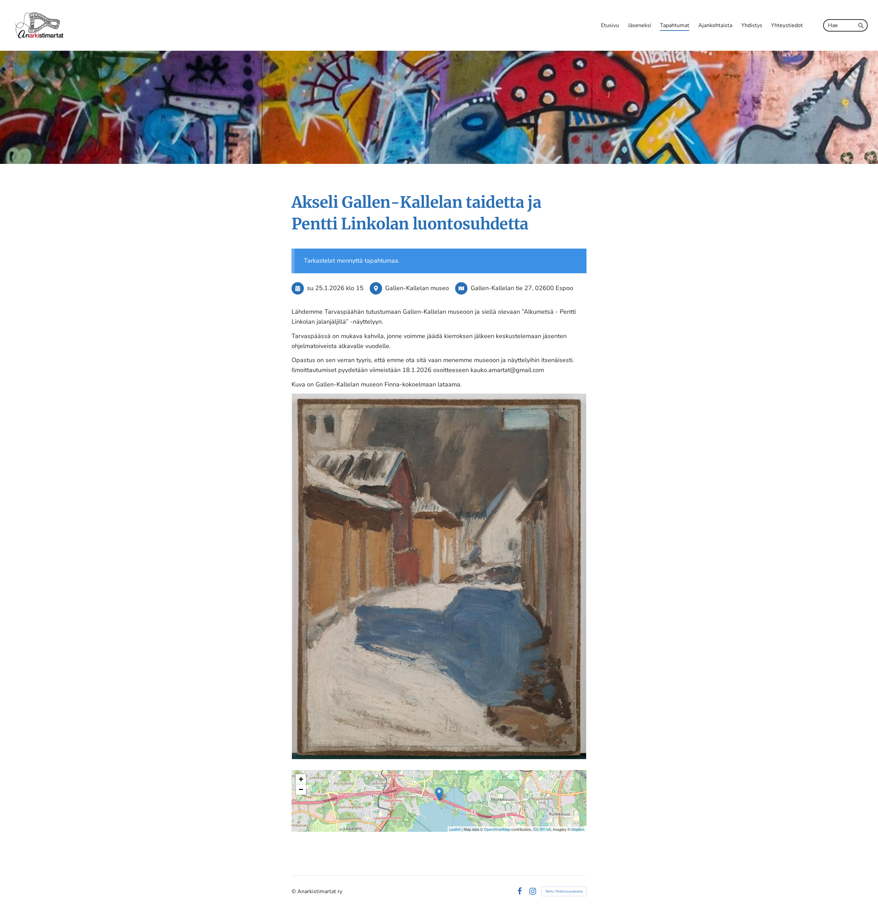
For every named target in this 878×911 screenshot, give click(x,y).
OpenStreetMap (497, 829)
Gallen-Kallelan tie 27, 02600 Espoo (522, 288)
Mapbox (578, 829)
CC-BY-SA (542, 829)
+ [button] (301, 779)
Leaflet (455, 829)
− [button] (301, 789)
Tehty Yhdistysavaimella (564, 891)
